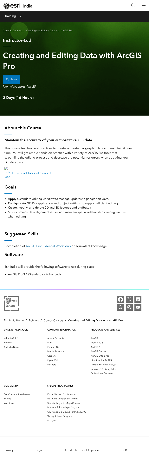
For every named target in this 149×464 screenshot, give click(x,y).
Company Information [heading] (61, 329)
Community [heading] (11, 385)
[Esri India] (18, 6)
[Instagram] (129, 307)
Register (11, 79)
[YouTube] (137, 307)
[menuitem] (25, 338)
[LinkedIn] (137, 299)
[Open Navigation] (144, 5)
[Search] (133, 5)
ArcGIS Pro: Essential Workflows (48, 246)
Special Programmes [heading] (60, 385)
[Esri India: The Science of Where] (11, 304)
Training (10, 16)
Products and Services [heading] (105, 329)
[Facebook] (120, 299)
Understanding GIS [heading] (16, 329)
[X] (129, 299)
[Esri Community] (120, 307)
